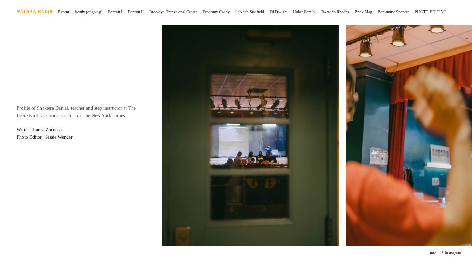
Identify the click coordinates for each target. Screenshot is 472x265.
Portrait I (115, 12)
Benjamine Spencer (393, 12)
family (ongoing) (88, 12)
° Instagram (451, 253)
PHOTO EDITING (431, 12)
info (433, 253)
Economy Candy (216, 12)
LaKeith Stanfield (249, 12)
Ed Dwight (278, 12)
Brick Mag (363, 12)
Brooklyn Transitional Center (173, 12)
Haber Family (304, 12)
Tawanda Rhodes (335, 12)
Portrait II (136, 12)
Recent (63, 12)
